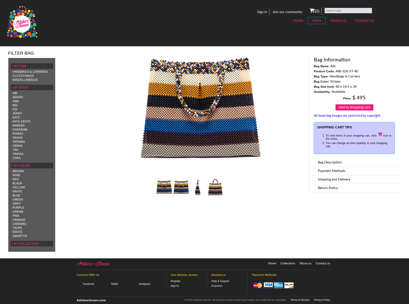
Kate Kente (22, 121)
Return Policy (328, 188)
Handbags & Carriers (30, 71)
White (17, 191)
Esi (15, 109)
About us (305, 263)
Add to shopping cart (354, 107)
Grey (17, 203)
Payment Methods (331, 171)
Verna (18, 145)
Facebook (88, 283)
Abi (15, 93)
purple (18, 207)
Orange (19, 219)
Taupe (17, 228)
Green (18, 199)
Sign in (262, 12)
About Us (338, 20)
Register (175, 281)
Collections (288, 263)
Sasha (17, 137)
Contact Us (364, 20)
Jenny (17, 113)
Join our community (287, 12)
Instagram (144, 283)
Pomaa (18, 133)
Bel (15, 105)
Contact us (323, 263)
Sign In (175, 285)
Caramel (20, 223)
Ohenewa (20, 129)
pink (16, 215)
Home (298, 20)
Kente (17, 232)
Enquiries (216, 285)
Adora (18, 97)
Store (316, 20)
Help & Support (220, 281)
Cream (18, 211)
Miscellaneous (25, 79)
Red (16, 179)
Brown (18, 171)
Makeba (19, 125)
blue (16, 195)
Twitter (114, 283)
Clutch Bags (23, 75)
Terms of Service (300, 299)
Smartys (20, 236)
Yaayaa (18, 154)
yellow (19, 187)
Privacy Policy (322, 299)
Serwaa (19, 141)
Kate (16, 117)
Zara (16, 158)
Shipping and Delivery (334, 179)
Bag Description (330, 162)
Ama (16, 101)
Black (17, 183)
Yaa (15, 149)
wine (16, 175)
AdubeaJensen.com (91, 300)
